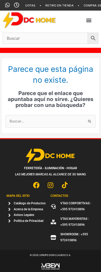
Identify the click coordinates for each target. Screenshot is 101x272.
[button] (89, 20)
